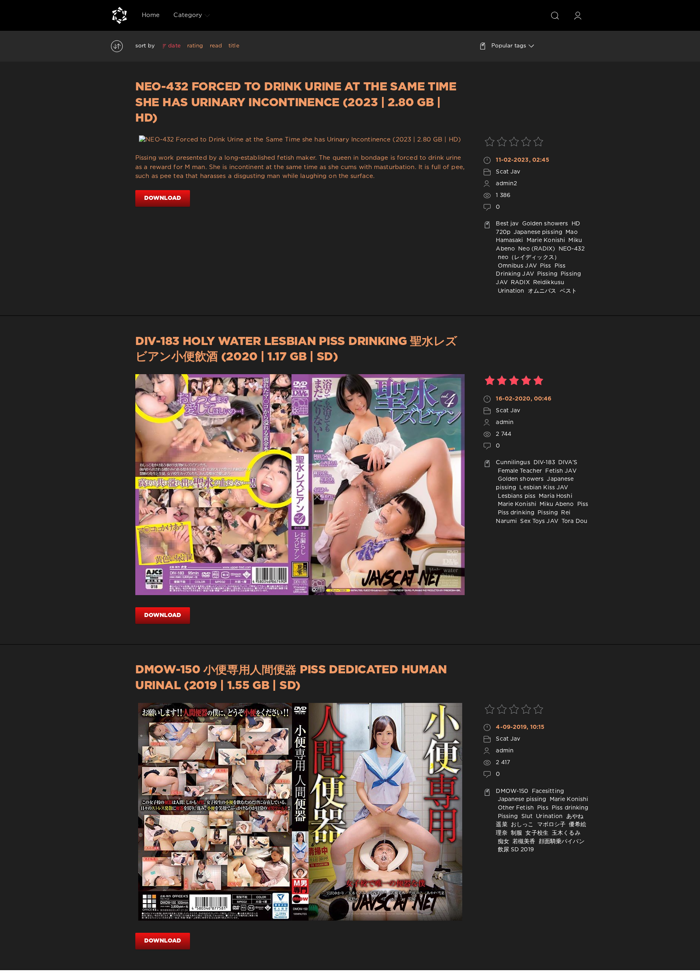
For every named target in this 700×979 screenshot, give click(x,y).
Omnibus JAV (516, 265)
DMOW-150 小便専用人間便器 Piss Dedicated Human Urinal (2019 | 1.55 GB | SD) (291, 678)
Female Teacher (519, 471)
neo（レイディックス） (528, 257)
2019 (527, 849)
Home (151, 15)
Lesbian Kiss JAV (543, 487)
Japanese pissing (537, 232)
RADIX (519, 282)
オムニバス (541, 291)
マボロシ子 (551, 824)
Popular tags (508, 45)
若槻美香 (523, 841)
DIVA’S (567, 462)
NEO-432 (571, 248)
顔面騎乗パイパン (561, 841)
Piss (544, 265)
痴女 (502, 841)
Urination (510, 291)
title (233, 45)
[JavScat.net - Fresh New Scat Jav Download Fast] (119, 15)
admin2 (506, 183)
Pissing (546, 274)
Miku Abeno (556, 504)
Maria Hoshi (554, 496)
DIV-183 (543, 462)
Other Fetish (515, 807)
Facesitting (547, 791)
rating (195, 45)
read (216, 45)
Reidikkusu (547, 282)
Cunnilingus (513, 462)
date (174, 45)
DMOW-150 (512, 791)
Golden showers (544, 223)
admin (505, 422)
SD (515, 849)
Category (187, 15)
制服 (515, 833)
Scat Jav (508, 171)
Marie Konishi (545, 240)
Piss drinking (515, 512)
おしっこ (521, 824)
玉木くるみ (565, 833)
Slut (526, 816)
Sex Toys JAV (538, 521)
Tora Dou (573, 521)
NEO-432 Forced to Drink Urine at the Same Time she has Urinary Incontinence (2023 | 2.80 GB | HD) (296, 103)
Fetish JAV (560, 471)
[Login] (577, 15)
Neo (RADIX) (535, 248)
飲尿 (502, 849)
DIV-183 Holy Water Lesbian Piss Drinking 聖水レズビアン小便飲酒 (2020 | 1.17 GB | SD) (296, 349)
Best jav (507, 223)
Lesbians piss (516, 496)
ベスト (567, 291)
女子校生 (536, 833)
